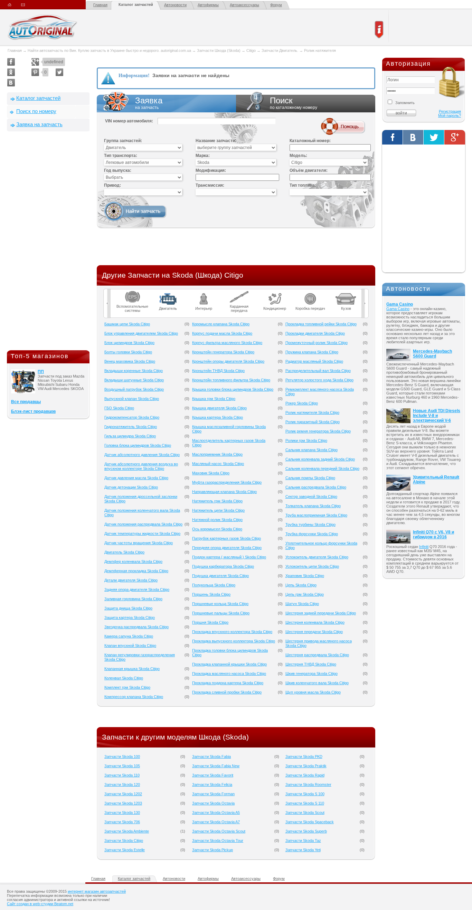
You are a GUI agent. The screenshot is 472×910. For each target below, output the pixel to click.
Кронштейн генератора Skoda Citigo (223, 352)
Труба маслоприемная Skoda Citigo (316, 515)
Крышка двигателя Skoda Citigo (219, 408)
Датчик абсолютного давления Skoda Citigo (142, 455)
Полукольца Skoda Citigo (213, 585)
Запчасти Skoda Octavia (213, 803)
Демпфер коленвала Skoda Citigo (133, 561)
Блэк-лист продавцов (33, 411)
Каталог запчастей (136, 4)
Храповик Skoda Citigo (304, 576)
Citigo (251, 50)
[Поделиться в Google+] (35, 62)
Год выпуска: (117, 170)
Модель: (298, 155)
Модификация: (211, 170)
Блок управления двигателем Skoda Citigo (141, 333)
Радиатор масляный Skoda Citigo (314, 361)
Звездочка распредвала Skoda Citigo (136, 627)
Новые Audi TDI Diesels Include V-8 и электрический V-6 (436, 415)
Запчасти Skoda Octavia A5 (216, 812)
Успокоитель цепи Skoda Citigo (312, 566)
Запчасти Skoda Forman (213, 794)
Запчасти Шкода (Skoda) (218, 50)
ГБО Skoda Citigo (119, 408)
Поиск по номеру (36, 111)
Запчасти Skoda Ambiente (126, 831)
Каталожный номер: (310, 140)
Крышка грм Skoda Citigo (213, 399)
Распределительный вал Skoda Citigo (318, 371)
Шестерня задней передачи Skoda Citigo (320, 613)
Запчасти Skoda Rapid (304, 775)
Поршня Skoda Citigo (210, 622)
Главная (100, 5)
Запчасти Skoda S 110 (304, 803)
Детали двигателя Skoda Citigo (131, 580)
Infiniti (423, 547)
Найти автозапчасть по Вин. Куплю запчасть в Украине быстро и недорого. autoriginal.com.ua (109, 50)
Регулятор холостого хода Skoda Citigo (319, 380)
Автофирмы (208, 5)
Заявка (148, 103)
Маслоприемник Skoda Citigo (217, 454)
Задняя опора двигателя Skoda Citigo (136, 589)
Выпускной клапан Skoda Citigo (131, 399)
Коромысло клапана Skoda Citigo (220, 324)
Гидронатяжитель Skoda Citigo (130, 427)
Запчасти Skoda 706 (122, 822)
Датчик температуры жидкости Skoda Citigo (142, 533)
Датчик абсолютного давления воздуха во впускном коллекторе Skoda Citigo (141, 466)
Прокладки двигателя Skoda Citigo (315, 333)
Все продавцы (26, 401)
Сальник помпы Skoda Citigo (310, 478)
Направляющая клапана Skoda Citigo (224, 492)
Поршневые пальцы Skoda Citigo (220, 613)
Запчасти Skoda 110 (122, 775)
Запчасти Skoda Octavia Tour (217, 840)
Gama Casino (399, 304)
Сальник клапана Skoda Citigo (311, 450)
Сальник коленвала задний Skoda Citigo (320, 459)
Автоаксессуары (244, 5)
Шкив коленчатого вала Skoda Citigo (317, 683)
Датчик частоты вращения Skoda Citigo (138, 543)
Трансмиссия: (210, 185)
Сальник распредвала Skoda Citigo (315, 487)
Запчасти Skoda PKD (303, 756)
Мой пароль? (449, 115)
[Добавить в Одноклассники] (11, 72)
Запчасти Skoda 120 (122, 784)
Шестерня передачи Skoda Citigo (314, 632)
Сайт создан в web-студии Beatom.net (40, 904)
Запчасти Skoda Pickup (212, 850)
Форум (276, 5)
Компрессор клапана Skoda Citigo (133, 697)
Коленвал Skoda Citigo (123, 678)
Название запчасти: (216, 140)
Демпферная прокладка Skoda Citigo (136, 571)
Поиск (293, 103)
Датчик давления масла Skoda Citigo (136, 478)
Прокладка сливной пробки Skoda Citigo (227, 692)
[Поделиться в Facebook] (11, 62)
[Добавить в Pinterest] (35, 72)
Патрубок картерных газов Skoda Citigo (226, 538)
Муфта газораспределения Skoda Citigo (227, 482)
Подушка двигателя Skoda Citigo (220, 576)
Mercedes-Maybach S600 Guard (432, 354)
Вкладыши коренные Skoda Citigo (133, 371)
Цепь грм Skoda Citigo (304, 594)
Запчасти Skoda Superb (306, 831)
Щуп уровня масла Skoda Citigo (313, 692)
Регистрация (450, 111)
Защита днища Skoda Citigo (128, 608)
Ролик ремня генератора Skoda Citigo (318, 431)
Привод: (112, 185)
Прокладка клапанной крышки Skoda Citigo (229, 664)
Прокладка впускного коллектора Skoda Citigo (232, 632)
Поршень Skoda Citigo (211, 594)
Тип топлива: (303, 185)
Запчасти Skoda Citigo (123, 840)
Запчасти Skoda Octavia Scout (218, 831)
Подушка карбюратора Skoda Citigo (223, 566)
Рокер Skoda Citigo (301, 403)
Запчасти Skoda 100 (122, 756)
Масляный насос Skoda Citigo (218, 464)
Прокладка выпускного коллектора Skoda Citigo (233, 641)
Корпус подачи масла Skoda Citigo (222, 333)
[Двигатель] (168, 293)
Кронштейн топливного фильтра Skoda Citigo (231, 380)
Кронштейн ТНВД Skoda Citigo (218, 371)
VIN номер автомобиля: (129, 121)
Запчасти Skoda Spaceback (309, 822)
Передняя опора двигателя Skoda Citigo (227, 548)
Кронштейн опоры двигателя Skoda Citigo (228, 361)
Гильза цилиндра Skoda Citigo (130, 436)
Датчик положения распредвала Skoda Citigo (143, 524)
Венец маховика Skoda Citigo (129, 361)
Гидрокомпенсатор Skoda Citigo (131, 417)
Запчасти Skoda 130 (122, 812)
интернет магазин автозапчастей (97, 891)
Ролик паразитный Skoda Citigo (312, 422)
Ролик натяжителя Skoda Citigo (312, 412)
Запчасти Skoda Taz (303, 840)
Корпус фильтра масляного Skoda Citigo (227, 343)
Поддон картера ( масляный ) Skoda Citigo (229, 557)
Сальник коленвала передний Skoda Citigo (322, 468)
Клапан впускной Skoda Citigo (130, 645)
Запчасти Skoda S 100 (304, 794)
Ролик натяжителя (320, 50)
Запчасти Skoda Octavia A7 (216, 822)
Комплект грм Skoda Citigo (127, 687)
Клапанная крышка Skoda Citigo (132, 669)
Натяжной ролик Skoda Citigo (217, 520)
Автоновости (175, 5)
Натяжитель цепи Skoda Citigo (218, 510)
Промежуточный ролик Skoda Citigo (316, 343)
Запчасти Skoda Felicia (212, 784)
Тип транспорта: (120, 155)
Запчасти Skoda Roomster (308, 784)
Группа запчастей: (123, 140)
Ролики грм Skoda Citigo (306, 440)
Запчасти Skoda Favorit (212, 775)
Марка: (203, 155)
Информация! (134, 75)
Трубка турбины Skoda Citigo (310, 524)
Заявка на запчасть (39, 124)
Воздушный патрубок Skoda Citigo (134, 389)
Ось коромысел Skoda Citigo (217, 529)
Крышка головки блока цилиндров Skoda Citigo (232, 389)
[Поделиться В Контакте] (11, 82)
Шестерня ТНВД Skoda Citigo (310, 664)
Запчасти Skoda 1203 (123, 803)
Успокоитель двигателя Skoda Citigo (316, 557)
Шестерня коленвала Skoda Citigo (314, 622)
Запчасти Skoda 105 (122, 766)
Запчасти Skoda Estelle (124, 850)
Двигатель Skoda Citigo (124, 552)
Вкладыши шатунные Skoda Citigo (134, 380)
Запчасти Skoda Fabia (211, 756)
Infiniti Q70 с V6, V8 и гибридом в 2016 (433, 534)
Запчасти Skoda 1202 (123, 794)
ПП (41, 371)
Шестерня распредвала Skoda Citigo (317, 655)
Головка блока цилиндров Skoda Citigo (137, 445)
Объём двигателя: (309, 170)
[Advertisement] (48, 242)
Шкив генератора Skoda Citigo (311, 673)
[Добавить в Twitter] (59, 72)
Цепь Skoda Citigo (301, 585)
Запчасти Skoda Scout (304, 812)
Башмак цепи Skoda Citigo (127, 324)
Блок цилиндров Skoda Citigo (129, 343)
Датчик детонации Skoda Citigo (131, 487)
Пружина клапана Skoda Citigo (311, 352)
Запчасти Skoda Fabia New (215, 766)
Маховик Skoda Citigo (210, 473)
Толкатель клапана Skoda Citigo (313, 506)
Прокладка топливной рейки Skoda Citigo (321, 324)
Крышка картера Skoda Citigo (217, 417)
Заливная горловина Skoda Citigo (133, 599)
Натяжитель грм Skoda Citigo (217, 501)
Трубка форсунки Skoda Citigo (311, 534)
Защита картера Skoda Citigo (129, 617)
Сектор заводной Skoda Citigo (311, 496)
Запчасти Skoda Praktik (306, 766)
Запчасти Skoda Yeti (303, 850)
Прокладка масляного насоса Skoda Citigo (229, 673)
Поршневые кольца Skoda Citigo (220, 604)
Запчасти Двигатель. (280, 50)
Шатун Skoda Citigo (302, 604)
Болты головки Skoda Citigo (128, 352)
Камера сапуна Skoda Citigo (128, 636)
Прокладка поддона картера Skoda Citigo (227, 683)
